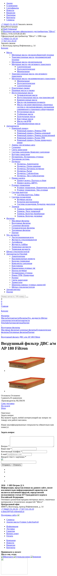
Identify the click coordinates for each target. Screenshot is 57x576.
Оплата (9, 536)
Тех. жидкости (34, 318)
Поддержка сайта (9, 515)
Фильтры (23, 318)
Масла (4, 318)
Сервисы (10, 519)
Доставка (10, 529)
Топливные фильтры (18, 332)
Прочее (26, 323)
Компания (11, 540)
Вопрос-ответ (12, 533)
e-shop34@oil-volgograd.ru (12, 511)
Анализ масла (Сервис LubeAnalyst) (22, 522)
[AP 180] (26, 371)
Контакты (10, 547)
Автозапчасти (13, 318)
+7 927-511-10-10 (8, 41)
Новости (10, 543)
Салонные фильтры (27, 330)
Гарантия (10, 531)
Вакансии (10, 545)
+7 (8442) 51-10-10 (9, 24)
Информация (12, 526)
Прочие (31, 332)
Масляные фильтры (10, 330)
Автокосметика (16, 323)
